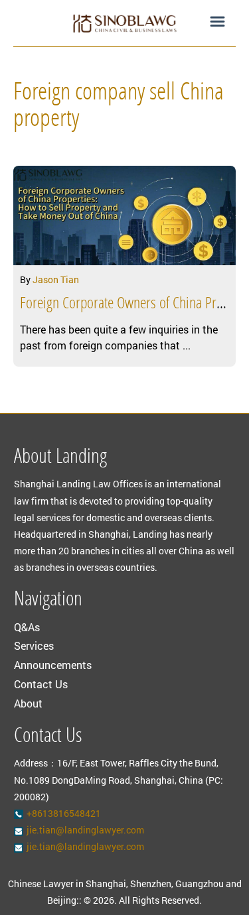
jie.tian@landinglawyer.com (85, 829)
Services (34, 645)
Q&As (27, 627)
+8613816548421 (64, 813)
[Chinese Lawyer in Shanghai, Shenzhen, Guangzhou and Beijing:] (124, 23)
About (28, 703)
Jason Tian (56, 279)
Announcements (53, 665)
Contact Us (41, 684)
